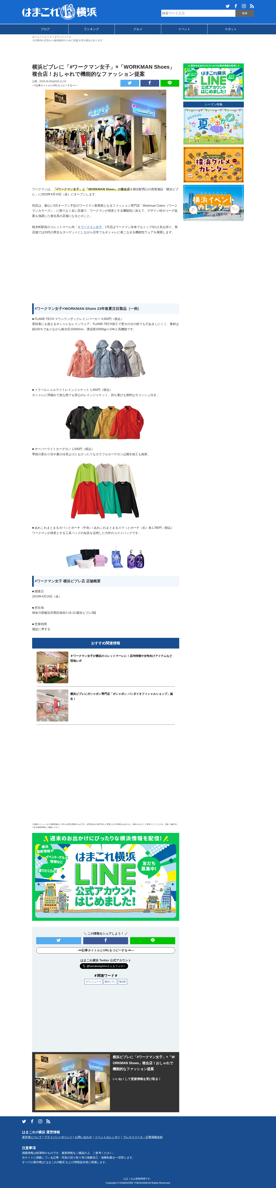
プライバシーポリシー (58, 1137)
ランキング (91, 29)
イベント (184, 29)
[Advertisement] (138, 52)
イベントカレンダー (107, 1137)
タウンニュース (93, 981)
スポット (231, 29)
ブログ (45, 29)
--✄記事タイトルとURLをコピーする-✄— (55, 85)
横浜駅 (122, 981)
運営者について (32, 1137)
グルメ (137, 29)
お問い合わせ (83, 1137)
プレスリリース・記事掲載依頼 (143, 1137)
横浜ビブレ (110, 981)
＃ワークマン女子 (90, 227)
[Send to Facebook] (149, 83)
